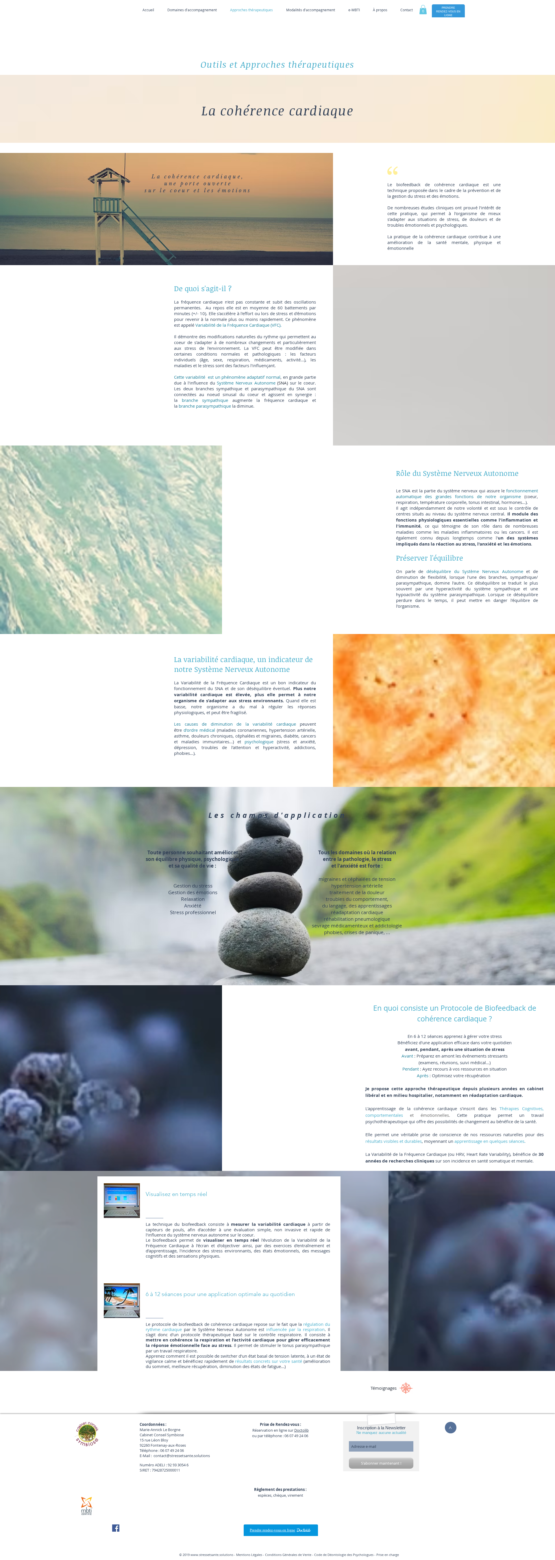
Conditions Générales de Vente (288, 1554)
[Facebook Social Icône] (115, 1528)
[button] (423, 9)
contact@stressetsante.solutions (181, 1455)
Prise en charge (387, 1554)
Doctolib (301, 1430)
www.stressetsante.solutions (211, 1554)
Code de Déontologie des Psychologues (343, 1554)
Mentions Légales (249, 1554)
